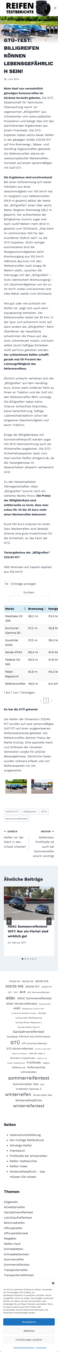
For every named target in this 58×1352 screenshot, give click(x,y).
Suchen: (29, 592)
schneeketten (29, 1071)
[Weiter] (49, 921)
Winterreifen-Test (42, 1095)
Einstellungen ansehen (29, 1339)
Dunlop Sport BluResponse (28, 1018)
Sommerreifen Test (26, 1084)
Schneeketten (13, 1249)
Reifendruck (18, 1067)
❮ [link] (40, 700)
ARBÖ (16, 1008)
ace (22, 992)
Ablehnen (29, 1330)
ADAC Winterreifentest (21, 1003)
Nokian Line (42, 1058)
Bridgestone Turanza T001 (33, 1009)
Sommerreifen (14, 1259)
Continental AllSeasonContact (23, 1013)
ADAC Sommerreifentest (34, 998)
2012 (16, 992)
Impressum (41, 1347)
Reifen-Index (19, 1166)
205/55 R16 (14, 986)
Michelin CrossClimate (22, 1058)
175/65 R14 (14, 981)
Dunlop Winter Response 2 (29, 1022)
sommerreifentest (16, 818)
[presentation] (29, 903)
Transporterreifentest (19, 1275)
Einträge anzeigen (23, 583)
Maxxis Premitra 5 (20, 1054)
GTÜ (44, 811)
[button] (53, 1283)
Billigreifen (30, 811)
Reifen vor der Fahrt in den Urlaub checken (15, 839)
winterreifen (18, 1094)
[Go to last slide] (9, 921)
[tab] (22, 959)
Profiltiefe (34, 1062)
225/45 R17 (12, 811)
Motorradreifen (14, 1222)
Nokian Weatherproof (16, 1063)
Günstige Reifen (21, 1145)
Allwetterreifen (45, 1004)
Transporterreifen (16, 1270)
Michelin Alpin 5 (37, 1053)
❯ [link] (51, 700)
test (42, 1084)
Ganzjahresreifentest (28, 1032)
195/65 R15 (41, 981)
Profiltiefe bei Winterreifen (28, 1156)
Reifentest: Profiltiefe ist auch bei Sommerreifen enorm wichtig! (43, 844)
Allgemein (11, 1202)
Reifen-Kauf (12, 1243)
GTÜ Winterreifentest (19, 1048)
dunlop (42, 1013)
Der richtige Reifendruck (27, 1140)
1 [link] (46, 700)
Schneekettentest (16, 1254)
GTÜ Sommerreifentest (34, 1043)
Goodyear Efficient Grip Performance (28, 1036)
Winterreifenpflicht (28, 1100)
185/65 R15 (27, 981)
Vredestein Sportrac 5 (28, 1088)
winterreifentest (28, 1105)
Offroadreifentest (16, 1233)
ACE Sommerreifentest (38, 992)
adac (10, 997)
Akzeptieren (29, 1322)
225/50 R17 (46, 987)
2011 (10, 992)
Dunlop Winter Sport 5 (29, 1027)
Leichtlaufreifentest (18, 1217)
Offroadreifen (13, 1228)
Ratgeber (46, 1063)
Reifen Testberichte (23, 1161)
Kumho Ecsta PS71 (43, 1049)
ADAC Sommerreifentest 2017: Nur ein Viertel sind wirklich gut (28, 931)
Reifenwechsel (36, 1067)
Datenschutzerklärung (24, 1347)
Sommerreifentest (15, 33)
